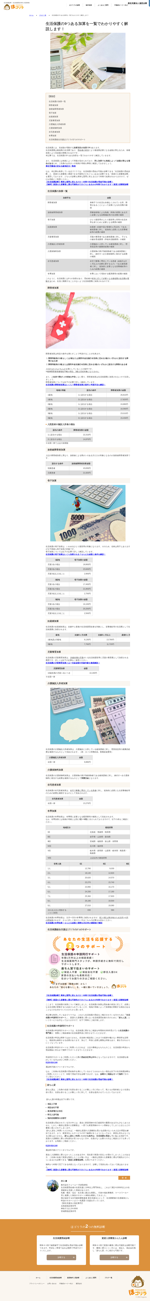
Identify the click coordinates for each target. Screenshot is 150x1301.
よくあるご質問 (91, 1278)
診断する (61, 1257)
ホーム (31, 15)
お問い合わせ (51, 1283)
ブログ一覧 (42, 15)
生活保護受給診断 (56, 1278)
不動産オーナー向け (66, 1283)
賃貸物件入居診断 (73, 1278)
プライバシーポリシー (37, 1283)
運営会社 (79, 1283)
